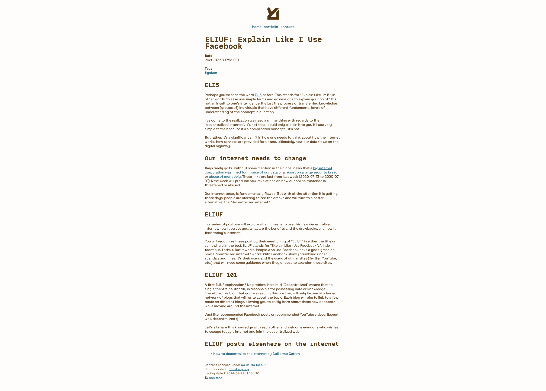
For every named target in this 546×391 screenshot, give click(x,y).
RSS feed (215, 378)
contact (287, 26)
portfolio (271, 26)
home (256, 26)
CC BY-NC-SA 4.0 (253, 365)
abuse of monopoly (225, 176)
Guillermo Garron (286, 353)
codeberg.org (239, 369)
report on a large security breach (313, 172)
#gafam (211, 72)
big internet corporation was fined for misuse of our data (268, 170)
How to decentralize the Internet (240, 353)
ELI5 (258, 95)
